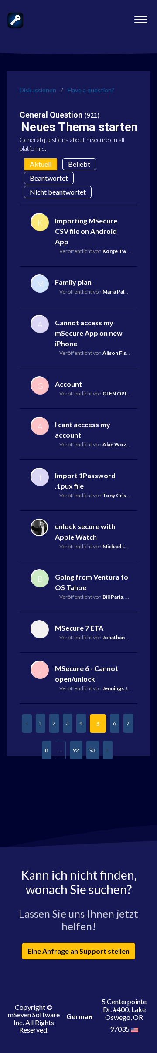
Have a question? (91, 90)
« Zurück (27, 723)
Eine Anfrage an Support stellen (78, 951)
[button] (140, 17)
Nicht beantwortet (58, 192)
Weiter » (108, 750)
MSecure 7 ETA (79, 628)
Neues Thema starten (79, 127)
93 (92, 750)
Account (68, 384)
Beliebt (79, 164)
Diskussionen (38, 90)
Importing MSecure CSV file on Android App (86, 231)
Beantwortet (49, 178)
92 (76, 750)
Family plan (73, 282)
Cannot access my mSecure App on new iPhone (89, 333)
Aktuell (40, 164)
